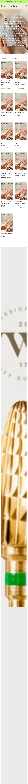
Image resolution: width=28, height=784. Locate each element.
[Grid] (23, 58)
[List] (26, 58)
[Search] (5, 6)
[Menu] (1, 6)
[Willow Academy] (14, 6)
